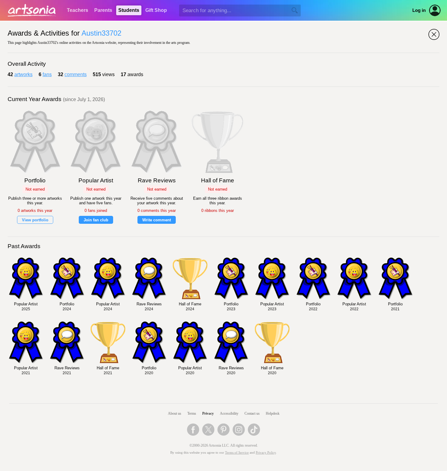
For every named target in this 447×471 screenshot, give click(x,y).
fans (47, 74)
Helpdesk (272, 413)
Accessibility (229, 413)
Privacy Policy (266, 452)
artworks (23, 74)
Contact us (252, 413)
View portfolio (35, 220)
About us (174, 413)
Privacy (208, 413)
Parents (103, 10)
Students (128, 10)
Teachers (77, 10)
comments (75, 74)
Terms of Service (237, 452)
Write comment (156, 220)
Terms (191, 413)
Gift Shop (156, 10)
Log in (419, 10)
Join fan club (96, 220)
